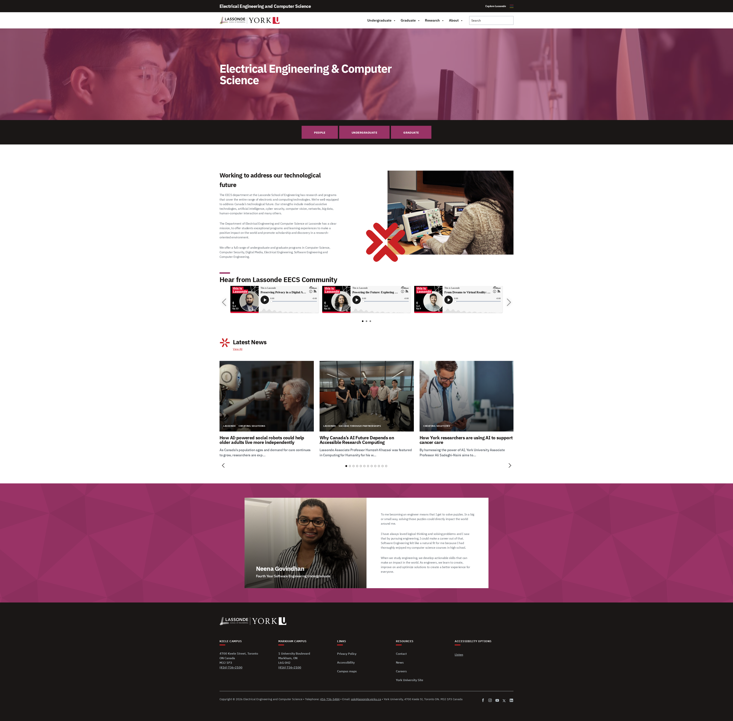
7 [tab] (368, 466)
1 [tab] (346, 466)
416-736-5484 (330, 699)
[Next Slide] (509, 465)
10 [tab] (379, 466)
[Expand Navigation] (394, 20)
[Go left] (224, 302)
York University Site (409, 680)
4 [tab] (357, 466)
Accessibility (346, 662)
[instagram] (490, 700)
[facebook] (484, 700)
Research (432, 20)
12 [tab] (386, 466)
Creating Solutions (252, 425)
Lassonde (229, 425)
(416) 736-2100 (231, 667)
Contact (401, 654)
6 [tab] (364, 466)
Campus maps (347, 671)
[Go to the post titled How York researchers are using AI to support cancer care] (467, 409)
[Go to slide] (363, 321)
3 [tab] (353, 466)
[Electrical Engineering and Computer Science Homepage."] (250, 20)
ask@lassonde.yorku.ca (366, 699)
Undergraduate (379, 20)
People (319, 132)
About (454, 20)
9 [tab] (375, 466)
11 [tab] (382, 466)
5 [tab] (361, 466)
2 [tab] (350, 466)
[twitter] (504, 700)
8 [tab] (372, 466)
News (400, 662)
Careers (401, 671)
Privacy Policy (346, 654)
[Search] (491, 20)
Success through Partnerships (360, 425)
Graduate (408, 20)
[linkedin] (510, 700)
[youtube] (497, 700)
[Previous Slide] (223, 465)
